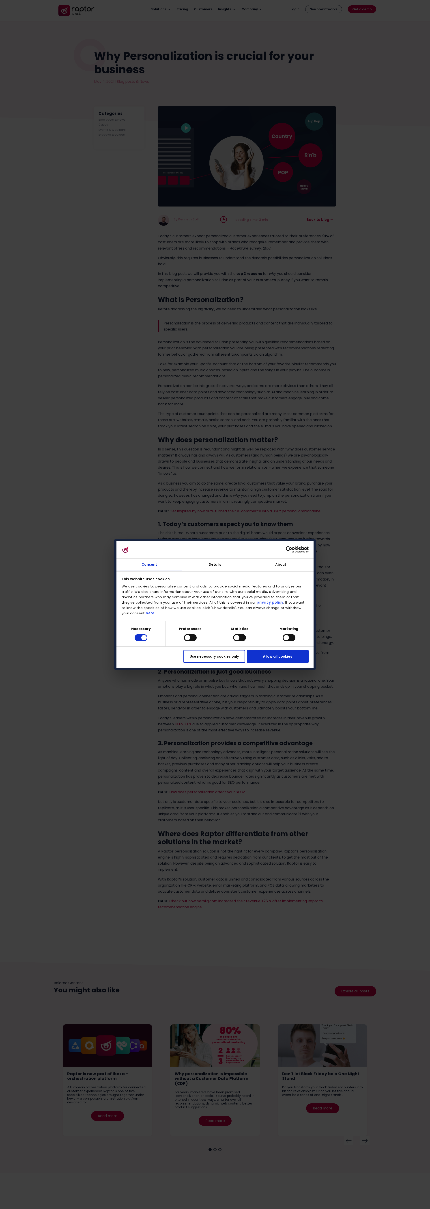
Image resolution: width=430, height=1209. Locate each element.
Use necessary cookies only (214, 656)
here (150, 613)
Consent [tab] (149, 564)
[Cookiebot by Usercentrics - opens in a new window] (289, 549)
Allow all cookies (277, 656)
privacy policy (270, 602)
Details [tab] (215, 564)
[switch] (190, 637)
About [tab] (280, 564)
